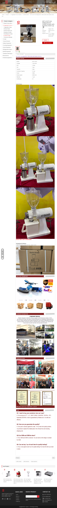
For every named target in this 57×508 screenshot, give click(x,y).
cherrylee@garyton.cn (48, 500)
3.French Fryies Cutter (8, 30)
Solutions (17, 499)
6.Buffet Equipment (7, 51)
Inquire (45, 40)
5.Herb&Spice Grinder (8, 33)
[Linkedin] (7, 499)
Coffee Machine (26, 461)
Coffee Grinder (18, 461)
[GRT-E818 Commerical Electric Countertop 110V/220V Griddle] (38, 473)
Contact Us (18, 501)
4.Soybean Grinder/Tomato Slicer (9, 32)
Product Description (20, 54)
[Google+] (5, 499)
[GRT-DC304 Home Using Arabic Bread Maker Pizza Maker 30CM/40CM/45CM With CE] (8, 473)
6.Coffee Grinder (7, 35)
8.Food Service (6, 55)
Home (17, 494)
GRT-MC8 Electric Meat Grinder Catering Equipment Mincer (48, 480)
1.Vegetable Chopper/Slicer (9, 27)
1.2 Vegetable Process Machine (8, 25)
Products (17, 497)
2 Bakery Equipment (7, 43)
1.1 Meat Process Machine (8, 23)
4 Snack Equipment (7, 47)
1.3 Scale (4, 39)
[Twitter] (10, 499)
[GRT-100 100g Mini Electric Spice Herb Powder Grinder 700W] (18, 473)
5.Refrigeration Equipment (8, 49)
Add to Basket (48, 42)
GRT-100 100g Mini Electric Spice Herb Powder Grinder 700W (17, 480)
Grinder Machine (34, 461)
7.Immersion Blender (8, 37)
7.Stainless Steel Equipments (8, 53)
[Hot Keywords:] (38, 496)
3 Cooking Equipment (7, 45)
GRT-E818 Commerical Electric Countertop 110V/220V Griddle (38, 480)
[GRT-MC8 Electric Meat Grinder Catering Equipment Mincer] (49, 473)
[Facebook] (3, 499)
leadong (36, 506)
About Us (17, 496)
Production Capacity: (44, 31)
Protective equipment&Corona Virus (8, 57)
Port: (43, 28)
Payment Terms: (45, 33)
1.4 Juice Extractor (6, 41)
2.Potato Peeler (7, 28)
